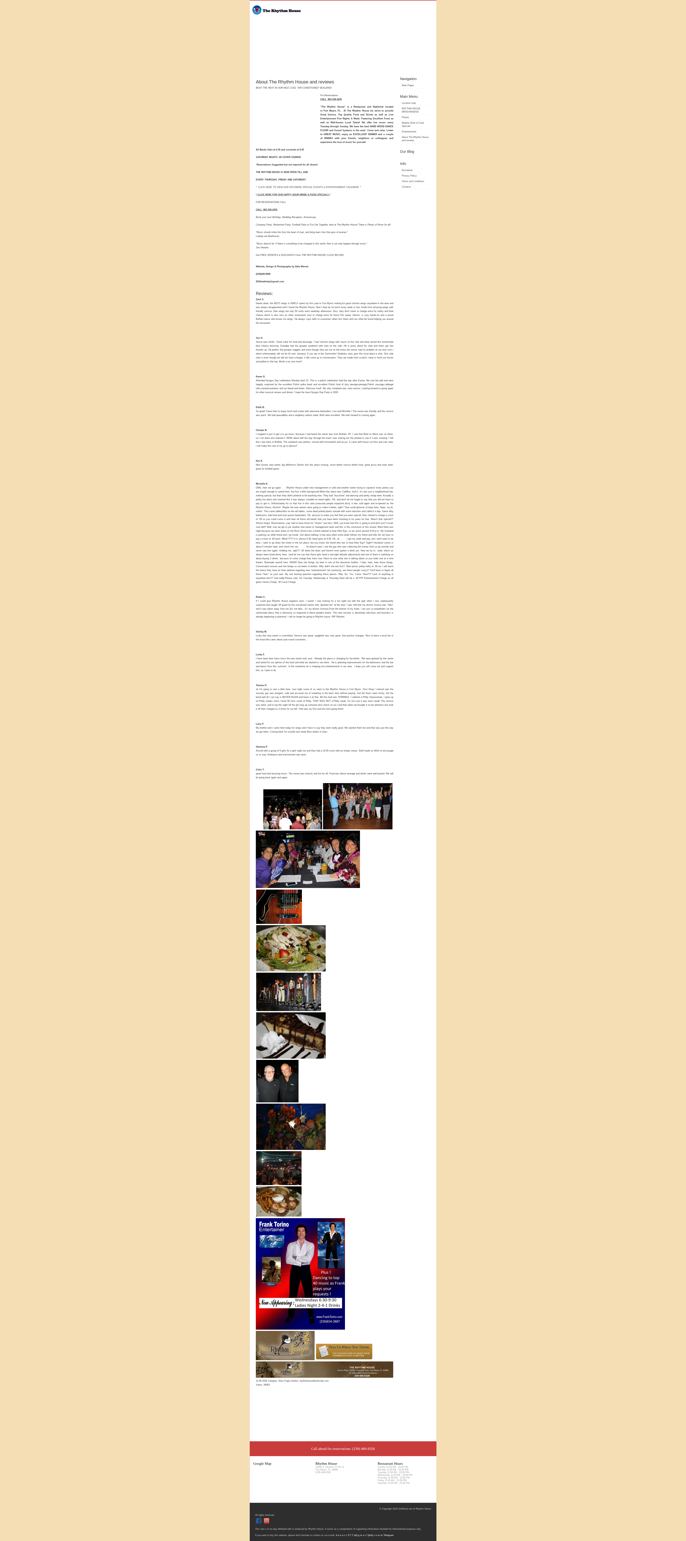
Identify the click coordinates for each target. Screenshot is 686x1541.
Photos (405, 117)
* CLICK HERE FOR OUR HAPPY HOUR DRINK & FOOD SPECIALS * (293, 194)
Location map (409, 103)
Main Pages (408, 85)
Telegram (389, 1535)
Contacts (406, 186)
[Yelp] (267, 1522)
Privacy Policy (409, 175)
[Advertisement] (343, 49)
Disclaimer (407, 170)
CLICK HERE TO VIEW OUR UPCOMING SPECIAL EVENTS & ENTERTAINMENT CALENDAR (308, 187)
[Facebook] (259, 1522)
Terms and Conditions (413, 181)
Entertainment (409, 131)
